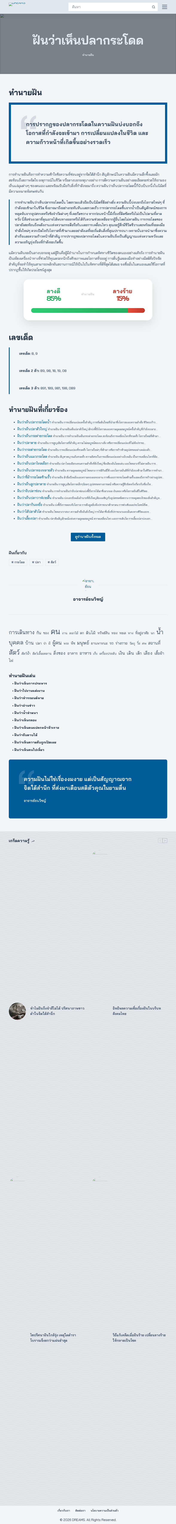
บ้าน (29, 643)
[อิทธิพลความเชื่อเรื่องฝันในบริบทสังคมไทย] (99, 1011)
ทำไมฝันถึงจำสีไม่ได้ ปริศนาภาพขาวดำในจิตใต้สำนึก (57, 1011)
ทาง (130, 633)
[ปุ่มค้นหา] (153, 7)
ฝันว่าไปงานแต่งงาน (29, 691)
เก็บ (95, 653)
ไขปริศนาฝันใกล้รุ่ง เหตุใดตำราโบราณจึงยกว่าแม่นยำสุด (53, 1338)
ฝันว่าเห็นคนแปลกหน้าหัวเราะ (36, 728)
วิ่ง (138, 643)
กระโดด (18, 562)
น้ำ (159, 632)
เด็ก (139, 653)
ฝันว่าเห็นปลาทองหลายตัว (35, 470)
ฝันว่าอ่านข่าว (24, 705)
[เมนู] (164, 6)
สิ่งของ (59, 653)
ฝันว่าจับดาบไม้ (25, 735)
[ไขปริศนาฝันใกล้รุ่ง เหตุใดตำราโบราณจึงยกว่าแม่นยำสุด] (17, 1338)
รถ (111, 643)
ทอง (114, 633)
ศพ (144, 643)
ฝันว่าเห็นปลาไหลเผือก (33, 463)
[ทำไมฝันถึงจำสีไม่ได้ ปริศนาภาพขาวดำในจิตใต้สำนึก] (17, 1011)
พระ (66, 643)
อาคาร (72, 653)
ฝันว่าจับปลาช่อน (29, 491)
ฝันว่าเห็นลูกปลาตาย (31, 484)
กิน (38, 632)
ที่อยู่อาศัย (142, 633)
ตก (82, 633)
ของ (46, 633)
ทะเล (122, 633)
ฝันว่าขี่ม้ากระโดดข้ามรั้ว (34, 477)
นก (153, 633)
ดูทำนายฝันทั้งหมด (88, 537)
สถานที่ (154, 643)
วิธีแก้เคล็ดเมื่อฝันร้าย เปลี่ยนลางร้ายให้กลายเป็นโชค (139, 1338)
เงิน (121, 653)
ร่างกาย (121, 643)
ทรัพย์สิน (103, 633)
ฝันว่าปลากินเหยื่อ (29, 504)
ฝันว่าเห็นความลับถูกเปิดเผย (35, 742)
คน (55, 631)
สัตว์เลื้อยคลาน (42, 653)
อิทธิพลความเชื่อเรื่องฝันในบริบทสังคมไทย (137, 1011)
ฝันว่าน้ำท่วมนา (26, 713)
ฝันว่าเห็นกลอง (25, 720)
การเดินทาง (22, 632)
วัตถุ (132, 643)
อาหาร (85, 653)
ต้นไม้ (91, 632)
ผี (49, 643)
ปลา (36, 562)
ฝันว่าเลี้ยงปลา (27, 518)
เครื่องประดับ (108, 653)
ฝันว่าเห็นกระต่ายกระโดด (34, 436)
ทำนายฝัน (88, 55)
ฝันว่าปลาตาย (27, 442)
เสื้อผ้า (159, 653)
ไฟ (11, 660)
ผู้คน (57, 643)
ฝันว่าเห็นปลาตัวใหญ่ (32, 429)
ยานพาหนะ (99, 643)
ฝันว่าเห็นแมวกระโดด (32, 456)
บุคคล (16, 642)
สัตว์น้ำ (25, 653)
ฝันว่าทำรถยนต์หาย (29, 698)
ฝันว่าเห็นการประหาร (30, 683)
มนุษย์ (83, 643)
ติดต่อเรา (80, 1510)
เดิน (130, 653)
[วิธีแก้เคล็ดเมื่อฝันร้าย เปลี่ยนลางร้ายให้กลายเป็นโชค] (99, 1338)
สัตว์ (52, 562)
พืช (73, 643)
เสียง (148, 653)
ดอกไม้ (73, 633)
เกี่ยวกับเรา (64, 1510)
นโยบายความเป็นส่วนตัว (104, 1510)
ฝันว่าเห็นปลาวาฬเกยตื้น (34, 498)
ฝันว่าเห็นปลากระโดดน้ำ (34, 422)
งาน (64, 633)
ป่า (45, 643)
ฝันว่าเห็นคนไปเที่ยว (29, 750)
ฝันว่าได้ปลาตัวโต (29, 511)
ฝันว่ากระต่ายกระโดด (32, 449)
